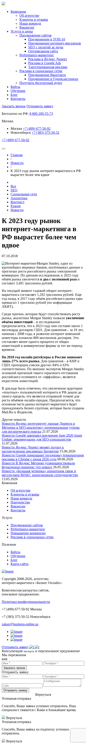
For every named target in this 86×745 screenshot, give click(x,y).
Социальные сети (24, 194)
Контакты (18, 99)
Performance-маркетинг (28, 529)
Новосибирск (21, 132)
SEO (14, 190)
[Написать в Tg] (32, 647)
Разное (16, 206)
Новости (17, 210)
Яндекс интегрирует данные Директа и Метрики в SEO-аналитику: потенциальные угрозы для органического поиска (41, 427)
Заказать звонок (14, 106)
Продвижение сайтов (27, 525)
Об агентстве (20, 490)
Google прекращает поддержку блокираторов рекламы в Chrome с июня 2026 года (43, 457)
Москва (17, 128)
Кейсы (15, 87)
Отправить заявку (39, 106)
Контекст (17, 202)
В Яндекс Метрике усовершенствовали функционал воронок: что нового (38, 465)
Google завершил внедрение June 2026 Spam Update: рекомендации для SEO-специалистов (42, 437)
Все (13, 186)
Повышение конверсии (28, 533)
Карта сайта (19, 564)
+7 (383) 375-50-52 (45, 132)
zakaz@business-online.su (20, 624)
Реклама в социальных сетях (32, 537)
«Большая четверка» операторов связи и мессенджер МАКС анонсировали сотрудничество (40, 473)
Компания (18, 11)
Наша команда (21, 498)
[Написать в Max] (37, 647)
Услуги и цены (22, 31)
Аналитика (19, 198)
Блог (14, 95)
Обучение (18, 91)
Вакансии (18, 506)
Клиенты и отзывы (25, 494)
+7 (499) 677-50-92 (36, 128)
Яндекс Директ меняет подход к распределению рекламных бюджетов (33, 449)
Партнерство (20, 502)
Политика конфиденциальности (26, 602)
